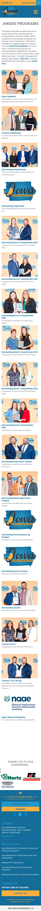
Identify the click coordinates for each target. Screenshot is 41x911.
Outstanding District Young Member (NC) (20, 242)
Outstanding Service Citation (14, 571)
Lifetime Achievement (11, 133)
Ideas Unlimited (9, 96)
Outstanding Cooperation (13, 206)
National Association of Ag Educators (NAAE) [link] (20, 874)
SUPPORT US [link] (6, 3)
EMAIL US (8, 836)
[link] (15, 814)
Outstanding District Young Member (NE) (20, 279)
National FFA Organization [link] (13, 862)
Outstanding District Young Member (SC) (20, 352)
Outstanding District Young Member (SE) (20, 388)
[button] (20, 3)
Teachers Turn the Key (12, 680)
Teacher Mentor (9, 644)
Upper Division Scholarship (13, 717)
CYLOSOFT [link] (28, 901)
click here (24, 58)
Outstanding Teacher (11, 607)
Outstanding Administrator (14, 169)
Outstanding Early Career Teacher (17, 461)
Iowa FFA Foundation (18, 46)
